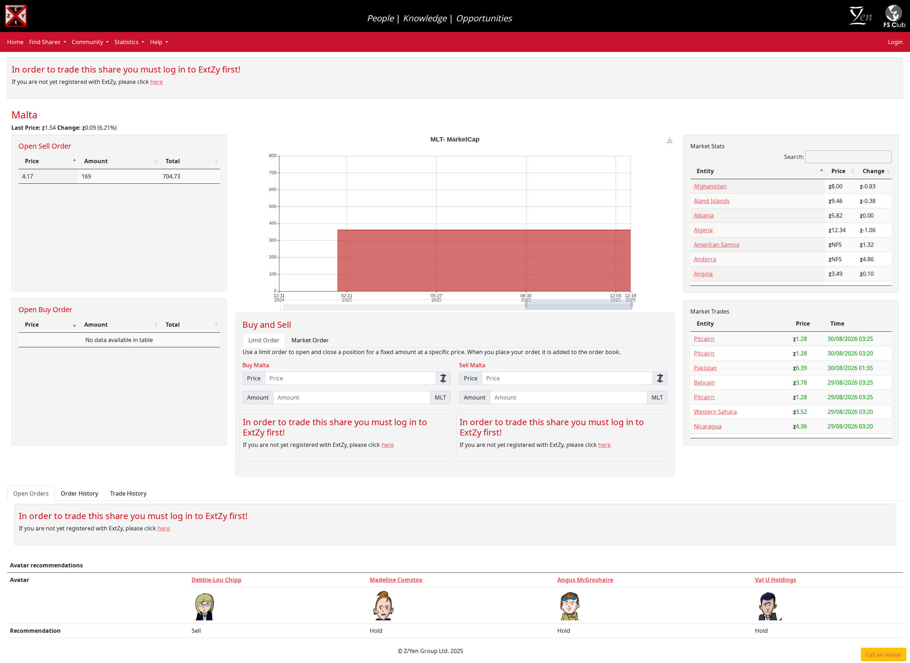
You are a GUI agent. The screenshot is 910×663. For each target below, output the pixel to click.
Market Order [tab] (310, 340)
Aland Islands (712, 201)
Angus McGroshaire (585, 580)
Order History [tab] (79, 493)
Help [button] (156, 42)
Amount (96, 161)
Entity (705, 171)
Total (173, 161)
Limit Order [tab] (263, 340)
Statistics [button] (126, 42)
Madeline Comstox (396, 580)
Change (873, 171)
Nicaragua (708, 426)
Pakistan (705, 368)
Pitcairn (704, 339)
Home (15, 42)
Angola (703, 274)
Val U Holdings (775, 580)
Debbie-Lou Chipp (216, 580)
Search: (794, 157)
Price (32, 161)
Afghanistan (710, 186)
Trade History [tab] (128, 493)
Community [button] (87, 42)
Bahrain (704, 382)
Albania (704, 215)
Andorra (705, 259)
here (156, 82)
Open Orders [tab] (31, 493)
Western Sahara (715, 412)
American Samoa (716, 244)
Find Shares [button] (44, 42)
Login (895, 42)
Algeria (703, 230)
